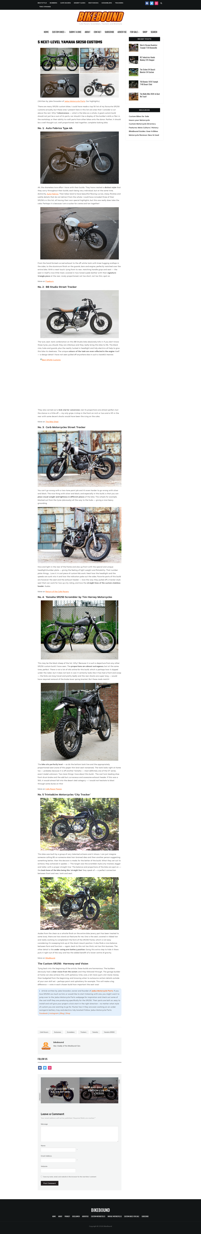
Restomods (93, 3)
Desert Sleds (79, 3)
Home (46, 32)
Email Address (46, 1156)
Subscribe (109, 32)
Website (44, 1166)
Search (154, 32)
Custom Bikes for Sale (139, 116)
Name (43, 1146)
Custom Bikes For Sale (131, 1216)
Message (44, 1124)
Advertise (122, 32)
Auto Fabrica (52, 194)
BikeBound (50, 958)
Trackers (119, 3)
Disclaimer (76, 1216)
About (87, 32)
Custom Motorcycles (98, 1216)
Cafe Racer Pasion (53, 789)
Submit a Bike (75, 32)
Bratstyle (42, 3)
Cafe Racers (65, 3)
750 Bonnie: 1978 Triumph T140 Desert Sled (149, 83)
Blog (62, 1013)
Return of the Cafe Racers (57, 591)
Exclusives (57, 1032)
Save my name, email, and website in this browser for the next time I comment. (69, 1177)
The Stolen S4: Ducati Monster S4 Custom (147, 70)
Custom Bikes (58, 32)
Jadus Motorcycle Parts (74, 101)
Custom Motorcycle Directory (142, 124)
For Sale (134, 32)
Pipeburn (49, 281)
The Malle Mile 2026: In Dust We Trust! (150, 95)
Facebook (43, 1013)
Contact (97, 32)
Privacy (67, 1216)
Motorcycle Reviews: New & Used (144, 135)
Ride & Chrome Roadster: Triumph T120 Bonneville (148, 46)
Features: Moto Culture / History (143, 127)
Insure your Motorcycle (139, 120)
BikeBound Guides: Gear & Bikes (143, 131)
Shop (145, 32)
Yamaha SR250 (109, 1032)
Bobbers (53, 3)
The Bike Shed (51, 421)
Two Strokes (45, 6)
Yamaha (95, 1032)
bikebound (58, 1042)
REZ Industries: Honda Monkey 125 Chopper (147, 58)
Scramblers (107, 3)
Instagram (54, 1013)
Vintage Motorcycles (115, 1216)
